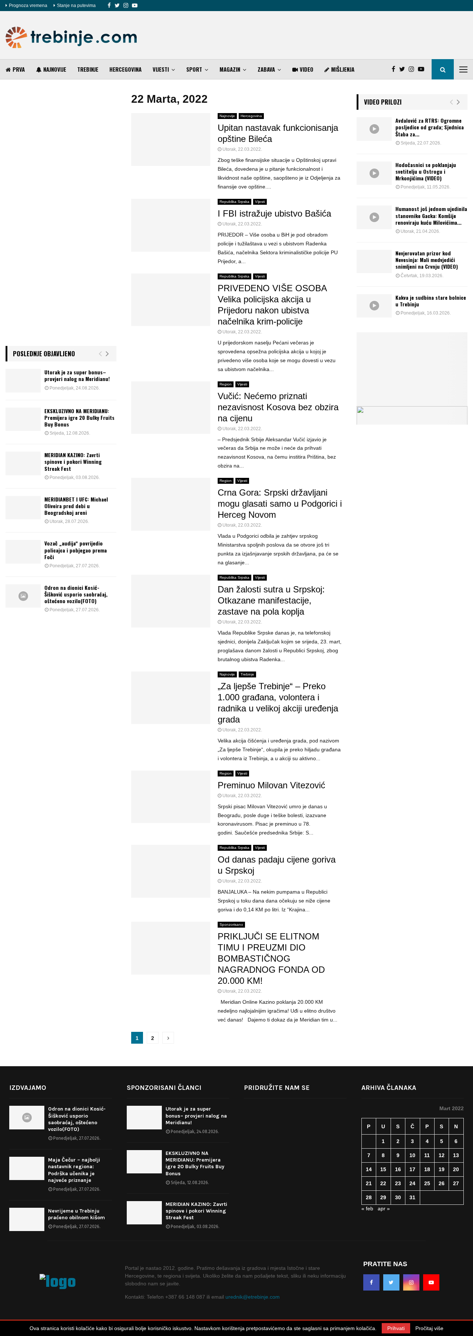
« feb (367, 1208)
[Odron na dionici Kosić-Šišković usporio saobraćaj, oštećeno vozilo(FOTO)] (23, 596)
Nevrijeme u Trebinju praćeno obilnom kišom (76, 1214)
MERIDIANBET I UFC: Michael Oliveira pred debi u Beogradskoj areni (76, 505)
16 (398, 1169)
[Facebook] (109, 5)
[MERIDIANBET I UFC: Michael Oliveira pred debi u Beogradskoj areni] (23, 507)
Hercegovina (125, 69)
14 (369, 1169)
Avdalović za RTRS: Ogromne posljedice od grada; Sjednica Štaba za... (429, 126)
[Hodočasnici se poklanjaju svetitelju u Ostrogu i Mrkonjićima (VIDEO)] (374, 173)
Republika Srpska (234, 202)
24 (412, 1183)
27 (456, 1183)
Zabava (266, 69)
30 (398, 1197)
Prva (19, 69)
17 (412, 1169)
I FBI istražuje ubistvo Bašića (274, 213)
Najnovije (54, 69)
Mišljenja (342, 69)
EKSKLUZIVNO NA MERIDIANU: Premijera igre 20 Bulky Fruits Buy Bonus (79, 417)
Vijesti (161, 69)
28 (369, 1197)
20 (456, 1169)
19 (442, 1169)
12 (442, 1155)
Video (306, 69)
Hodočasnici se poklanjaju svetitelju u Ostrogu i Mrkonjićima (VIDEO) (425, 171)
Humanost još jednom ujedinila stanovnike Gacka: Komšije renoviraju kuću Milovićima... (431, 215)
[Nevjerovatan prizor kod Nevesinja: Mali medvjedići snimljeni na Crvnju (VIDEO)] (374, 261)
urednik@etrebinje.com (252, 1297)
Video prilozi (383, 101)
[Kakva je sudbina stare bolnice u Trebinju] (374, 305)
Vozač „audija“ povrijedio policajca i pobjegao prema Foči (75, 549)
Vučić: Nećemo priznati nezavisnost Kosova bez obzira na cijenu (278, 407)
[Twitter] (117, 5)
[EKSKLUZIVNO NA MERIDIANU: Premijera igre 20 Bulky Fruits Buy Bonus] (23, 419)
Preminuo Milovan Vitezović (271, 785)
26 (442, 1183)
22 (383, 1183)
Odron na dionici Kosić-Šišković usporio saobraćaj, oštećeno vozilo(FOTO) (76, 594)
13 (456, 1155)
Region (226, 384)
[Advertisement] (332, 35)
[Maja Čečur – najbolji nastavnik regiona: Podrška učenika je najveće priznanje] (26, 1168)
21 (369, 1183)
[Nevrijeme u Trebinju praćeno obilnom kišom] (26, 1219)
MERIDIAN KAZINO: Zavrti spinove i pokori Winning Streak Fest (73, 461)
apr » (384, 1208)
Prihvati (396, 1328)
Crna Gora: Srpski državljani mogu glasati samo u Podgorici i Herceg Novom (280, 503)
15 (383, 1169)
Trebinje (87, 69)
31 (412, 1197)
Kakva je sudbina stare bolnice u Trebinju (430, 300)
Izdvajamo (27, 1088)
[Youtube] (134, 5)
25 (427, 1183)
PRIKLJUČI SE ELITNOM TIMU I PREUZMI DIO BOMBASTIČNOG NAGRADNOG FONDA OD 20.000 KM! (271, 958)
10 (412, 1155)
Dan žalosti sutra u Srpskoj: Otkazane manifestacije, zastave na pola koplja (271, 600)
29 (383, 1197)
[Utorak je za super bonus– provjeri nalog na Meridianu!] (23, 380)
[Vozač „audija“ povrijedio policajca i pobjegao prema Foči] (23, 551)
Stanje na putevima (76, 5)
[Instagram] (125, 5)
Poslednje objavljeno (44, 353)
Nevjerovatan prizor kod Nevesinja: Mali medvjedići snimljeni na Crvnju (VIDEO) (426, 259)
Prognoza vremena (28, 5)
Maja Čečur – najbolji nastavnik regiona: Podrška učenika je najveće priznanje (74, 1170)
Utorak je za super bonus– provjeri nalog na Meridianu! (77, 375)
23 (398, 1183)
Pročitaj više (429, 1328)
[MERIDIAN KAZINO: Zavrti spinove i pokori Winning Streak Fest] (23, 463)
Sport (194, 69)
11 (427, 1155)
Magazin (230, 69)
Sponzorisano (231, 924)
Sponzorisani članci (164, 1088)
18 (427, 1169)
